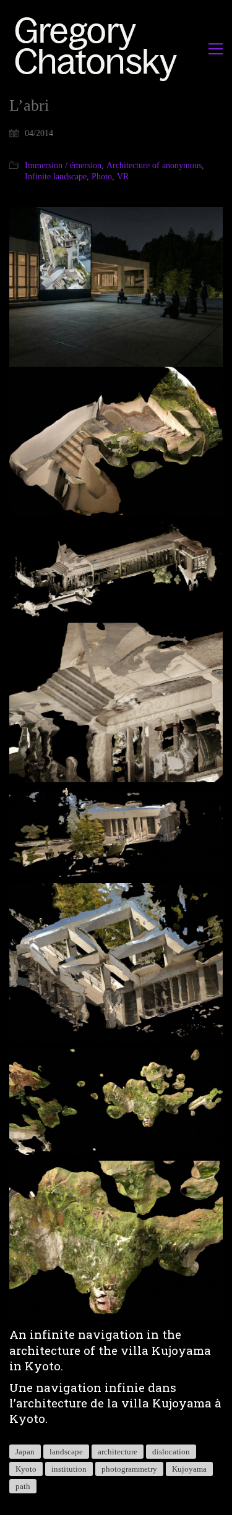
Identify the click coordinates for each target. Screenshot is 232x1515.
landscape (66, 1451)
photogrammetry (129, 1469)
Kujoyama (189, 1469)
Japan (25, 1451)
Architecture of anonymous (154, 165)
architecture (117, 1451)
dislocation (171, 1451)
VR (123, 176)
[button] (215, 49)
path (22, 1486)
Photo (102, 176)
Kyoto (26, 1469)
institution (69, 1469)
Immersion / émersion (63, 165)
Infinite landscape (56, 176)
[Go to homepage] (99, 48)
